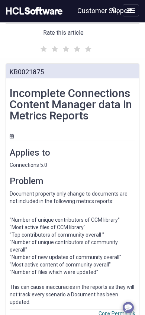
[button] (114, 9)
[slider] (65, 48)
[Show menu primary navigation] (131, 10)
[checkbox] (42, 47)
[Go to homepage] (32, 11)
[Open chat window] (128, 307)
